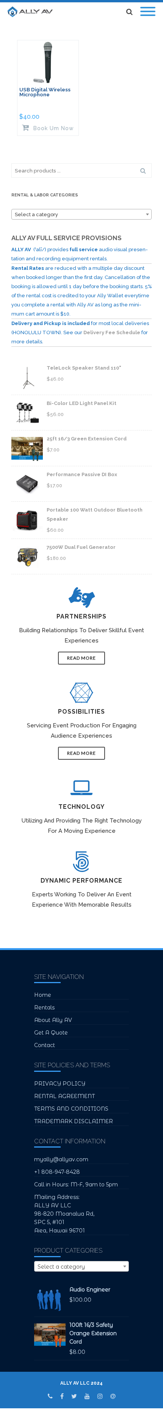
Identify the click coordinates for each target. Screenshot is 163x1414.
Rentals (44, 1007)
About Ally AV (53, 1020)
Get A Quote (51, 1032)
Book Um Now (52, 128)
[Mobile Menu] (147, 12)
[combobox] (81, 214)
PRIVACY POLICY (59, 1083)
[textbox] (81, 214)
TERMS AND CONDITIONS (71, 1108)
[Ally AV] (32, 12)
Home (42, 995)
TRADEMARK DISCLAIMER (73, 1121)
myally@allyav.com (61, 1159)
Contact (44, 1045)
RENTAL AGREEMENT (64, 1096)
